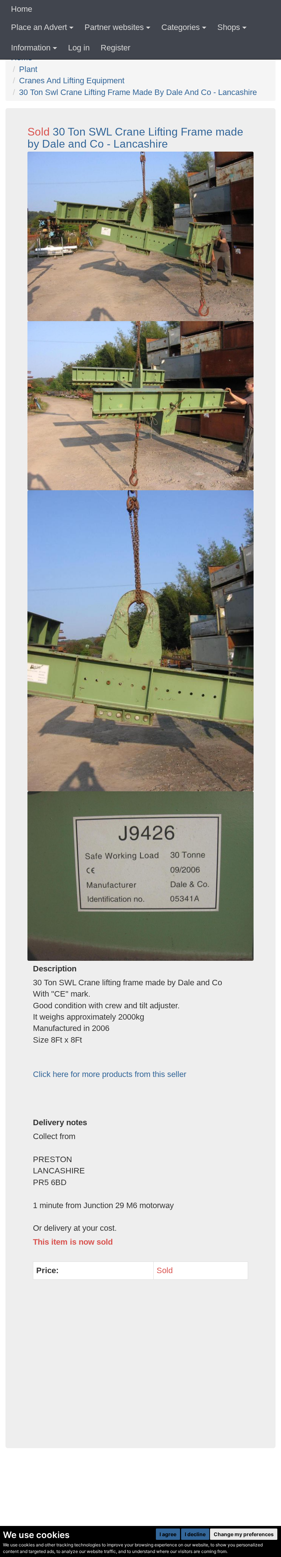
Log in (79, 47)
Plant (28, 69)
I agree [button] (168, 1534)
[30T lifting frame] (140, 406)
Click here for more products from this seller (109, 1074)
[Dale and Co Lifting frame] (140, 876)
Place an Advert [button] (39, 27)
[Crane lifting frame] (140, 236)
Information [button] (30, 47)
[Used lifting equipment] (140, 640)
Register (115, 47)
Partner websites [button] (114, 27)
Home (21, 9)
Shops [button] (228, 27)
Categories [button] (180, 27)
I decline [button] (195, 1534)
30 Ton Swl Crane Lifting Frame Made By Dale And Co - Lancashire (138, 92)
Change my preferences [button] (244, 1534)
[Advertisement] (140, 1368)
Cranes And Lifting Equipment (71, 80)
